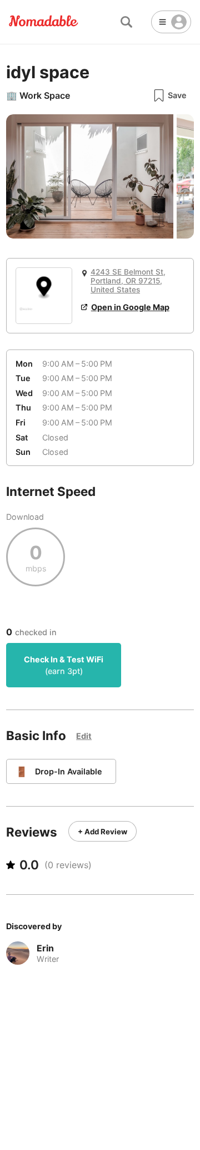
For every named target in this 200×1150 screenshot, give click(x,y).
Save (177, 95)
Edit (84, 736)
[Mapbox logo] (25, 313)
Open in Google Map (130, 307)
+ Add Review (102, 831)
